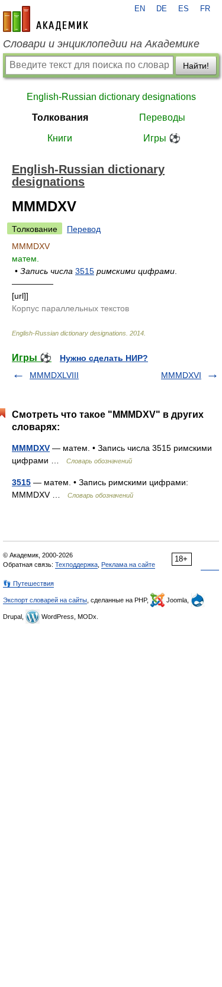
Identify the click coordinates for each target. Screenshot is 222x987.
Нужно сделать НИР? (104, 358)
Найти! (196, 65)
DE (161, 9)
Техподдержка (76, 564)
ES (183, 9)
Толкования (60, 117)
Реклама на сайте (128, 564)
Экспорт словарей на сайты (45, 600)
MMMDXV (31, 448)
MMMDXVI (181, 375)
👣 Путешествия (28, 583)
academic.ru (45, 19)
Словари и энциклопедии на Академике (101, 44)
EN (139, 9)
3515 (84, 271)
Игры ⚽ (162, 138)
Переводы (162, 117)
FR (205, 9)
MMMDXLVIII (54, 375)
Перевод (84, 229)
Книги (59, 138)
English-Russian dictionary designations (111, 97)
